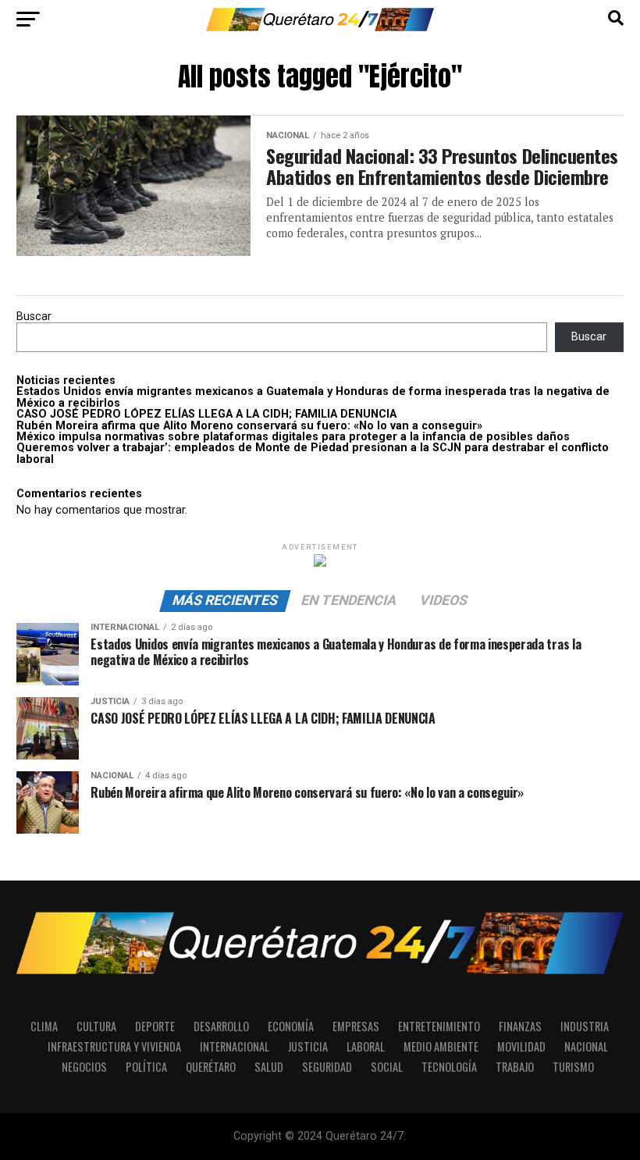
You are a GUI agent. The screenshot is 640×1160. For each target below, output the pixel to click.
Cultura (96, 1026)
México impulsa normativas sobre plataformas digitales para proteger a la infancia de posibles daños (293, 436)
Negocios (84, 1067)
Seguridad (327, 1067)
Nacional (586, 1046)
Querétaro (211, 1067)
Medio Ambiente (441, 1046)
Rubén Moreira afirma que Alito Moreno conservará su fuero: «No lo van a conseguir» (249, 425)
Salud (268, 1067)
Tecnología (449, 1067)
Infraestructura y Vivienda (114, 1046)
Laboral (366, 1046)
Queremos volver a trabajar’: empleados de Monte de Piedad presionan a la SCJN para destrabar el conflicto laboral (312, 453)
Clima (44, 1026)
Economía (291, 1026)
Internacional (234, 1046)
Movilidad (521, 1046)
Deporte (155, 1026)
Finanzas (520, 1026)
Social (387, 1067)
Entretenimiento (439, 1026)
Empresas (355, 1026)
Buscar (34, 316)
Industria (584, 1026)
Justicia (308, 1046)
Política (146, 1067)
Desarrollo (221, 1026)
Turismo (573, 1067)
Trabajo (515, 1067)
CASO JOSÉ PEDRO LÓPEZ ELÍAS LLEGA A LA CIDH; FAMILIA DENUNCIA (206, 414)
